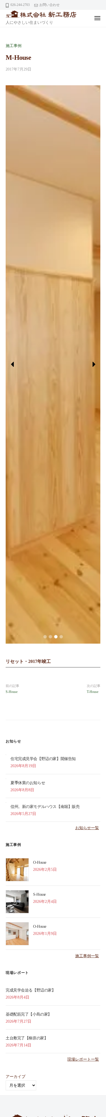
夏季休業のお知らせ (27, 783)
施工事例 (13, 46)
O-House (39, 862)
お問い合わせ (49, 5)
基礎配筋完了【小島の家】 (29, 1014)
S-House (12, 692)
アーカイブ (15, 1077)
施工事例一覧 (87, 956)
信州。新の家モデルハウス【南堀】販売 (44, 807)
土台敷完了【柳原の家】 (27, 1038)
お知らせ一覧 (87, 828)
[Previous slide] (12, 364)
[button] (45, 636)
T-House (92, 692)
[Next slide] (93, 364)
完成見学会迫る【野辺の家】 (31, 990)
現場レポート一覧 (83, 1059)
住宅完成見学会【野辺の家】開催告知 (43, 759)
